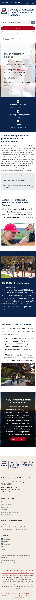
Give (18, 33)
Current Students (6, 507)
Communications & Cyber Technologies (14, 529)
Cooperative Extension (8, 560)
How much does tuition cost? (12, 176)
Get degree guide (18, 439)
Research (4, 510)
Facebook (6, 539)
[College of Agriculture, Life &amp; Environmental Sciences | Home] (18, 12)
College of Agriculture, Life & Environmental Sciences (15, 557)
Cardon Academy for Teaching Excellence (14, 527)
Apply (18, 28)
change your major (11, 75)
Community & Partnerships (9, 512)
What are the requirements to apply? (14, 181)
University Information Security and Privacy (18, 593)
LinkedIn (6, 547)
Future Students (6, 504)
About (3, 502)
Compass (4, 524)
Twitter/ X (6, 542)
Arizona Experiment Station (10, 563)
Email (3, 549)
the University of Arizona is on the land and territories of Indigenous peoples (18, 573)
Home (7, 39)
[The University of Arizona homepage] (11, 2)
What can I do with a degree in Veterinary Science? (16, 186)
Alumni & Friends (6, 515)
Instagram (6, 544)
